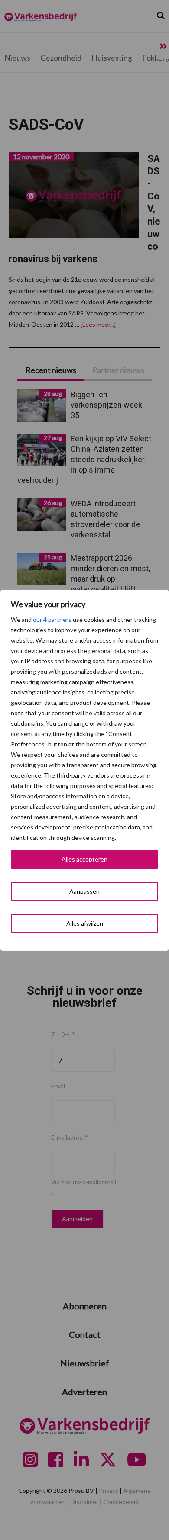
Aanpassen (84, 891)
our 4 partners (52, 619)
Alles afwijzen (84, 923)
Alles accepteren (84, 859)
